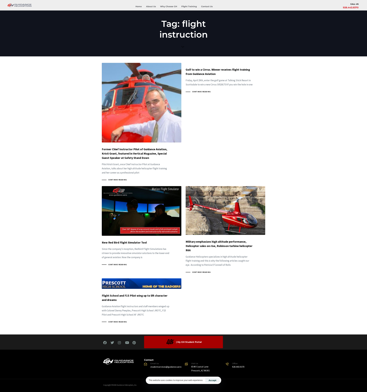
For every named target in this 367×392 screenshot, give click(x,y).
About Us (151, 6)
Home (138, 6)
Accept (212, 380)
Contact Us (207, 6)
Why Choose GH (168, 6)
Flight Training (189, 6)
